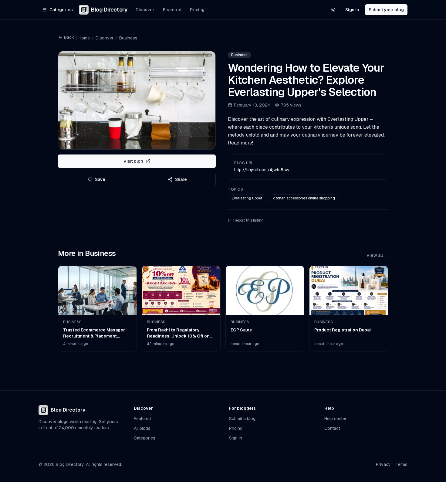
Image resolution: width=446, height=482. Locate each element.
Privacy (383, 464)
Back (69, 37)
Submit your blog (386, 9)
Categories (144, 438)
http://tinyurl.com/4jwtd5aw (261, 169)
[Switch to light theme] (333, 10)
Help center (335, 418)
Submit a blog (242, 418)
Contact (332, 428)
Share (181, 179)
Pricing (197, 9)
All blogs (142, 428)
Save (100, 179)
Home (84, 38)
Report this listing (248, 220)
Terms (401, 464)
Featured (172, 9)
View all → (377, 255)
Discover (145, 9)
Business (128, 38)
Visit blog (133, 161)
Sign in (352, 9)
